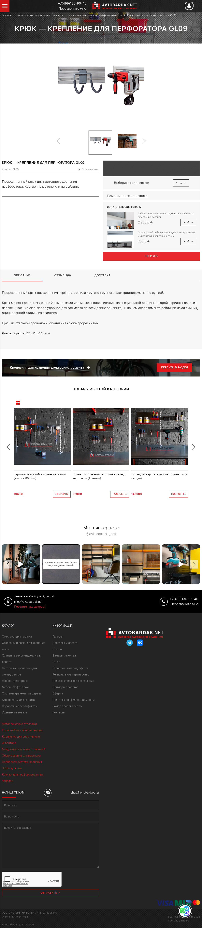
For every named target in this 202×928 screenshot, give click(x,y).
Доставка (102, 275)
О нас (56, 661)
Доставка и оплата (65, 642)
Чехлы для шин (12, 768)
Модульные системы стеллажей (23, 749)
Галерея (57, 636)
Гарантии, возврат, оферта (70, 668)
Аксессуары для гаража (18, 699)
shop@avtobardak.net (85, 792)
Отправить (49, 892)
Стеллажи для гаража (17, 636)
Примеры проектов (65, 687)
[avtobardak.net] (111, 8)
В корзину (151, 256)
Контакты (58, 712)
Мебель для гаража (15, 680)
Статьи (57, 649)
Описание (22, 275)
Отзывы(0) (62, 275)
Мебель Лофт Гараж (15, 687)
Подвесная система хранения (22, 761)
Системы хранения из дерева (22, 693)
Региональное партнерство (70, 674)
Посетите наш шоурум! (29, 606)
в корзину (61, 494)
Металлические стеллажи (19, 724)
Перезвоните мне (72, 8)
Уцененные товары (15, 712)
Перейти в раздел (174, 367)
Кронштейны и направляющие (22, 730)
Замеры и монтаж (64, 655)
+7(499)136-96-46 (72, 3)
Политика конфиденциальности (73, 699)
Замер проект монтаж (67, 706)
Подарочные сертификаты (19, 706)
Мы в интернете (101, 530)
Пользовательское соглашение (73, 680)
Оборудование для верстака (21, 755)
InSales (185, 920)
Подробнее (119, 494)
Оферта (57, 693)
